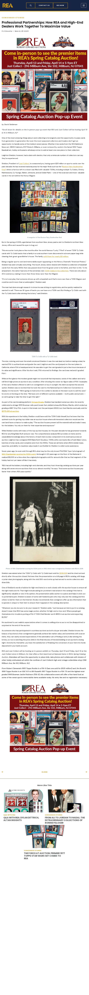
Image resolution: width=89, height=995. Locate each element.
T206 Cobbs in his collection (57, 271)
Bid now (60, 5)
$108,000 (63, 573)
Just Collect (24, 163)
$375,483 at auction (10, 411)
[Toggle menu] (83, 5)
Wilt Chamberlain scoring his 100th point (19, 454)
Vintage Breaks (37, 402)
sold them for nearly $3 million (55, 256)
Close (45, 772)
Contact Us (44, 5)
